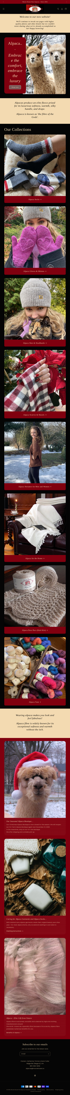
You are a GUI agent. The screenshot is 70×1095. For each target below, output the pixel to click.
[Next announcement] (67, 2)
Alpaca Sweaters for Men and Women (33, 487)
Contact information (35, 1091)
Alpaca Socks (34, 199)
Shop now (15, 87)
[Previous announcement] (3, 2)
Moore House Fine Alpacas (18, 1089)
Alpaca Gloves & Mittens (33, 271)
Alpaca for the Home (34, 558)
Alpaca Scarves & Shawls (33, 415)
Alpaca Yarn (34, 702)
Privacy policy (41, 1089)
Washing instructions (13, 931)
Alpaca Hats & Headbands (34, 343)
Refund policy (50, 1089)
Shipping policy (59, 1089)
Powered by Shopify (31, 1089)
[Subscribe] (48, 1054)
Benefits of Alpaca (13, 1033)
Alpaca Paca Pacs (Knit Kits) (34, 630)
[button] (3, 9)
